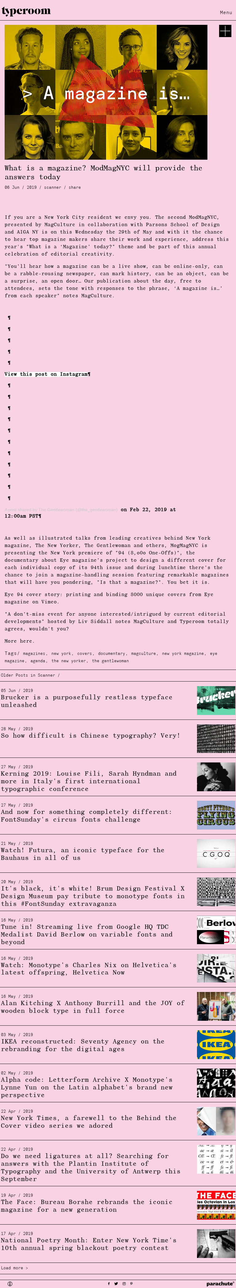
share (75, 187)
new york (61, 654)
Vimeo (49, 602)
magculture (143, 654)
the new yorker (68, 661)
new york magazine (183, 654)
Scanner (52, 187)
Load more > (14, 1268)
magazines (34, 654)
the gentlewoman (110, 661)
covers (84, 654)
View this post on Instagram (46, 374)
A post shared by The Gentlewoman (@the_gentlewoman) (61, 509)
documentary (111, 654)
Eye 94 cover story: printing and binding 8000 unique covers (95, 594)
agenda (37, 661)
